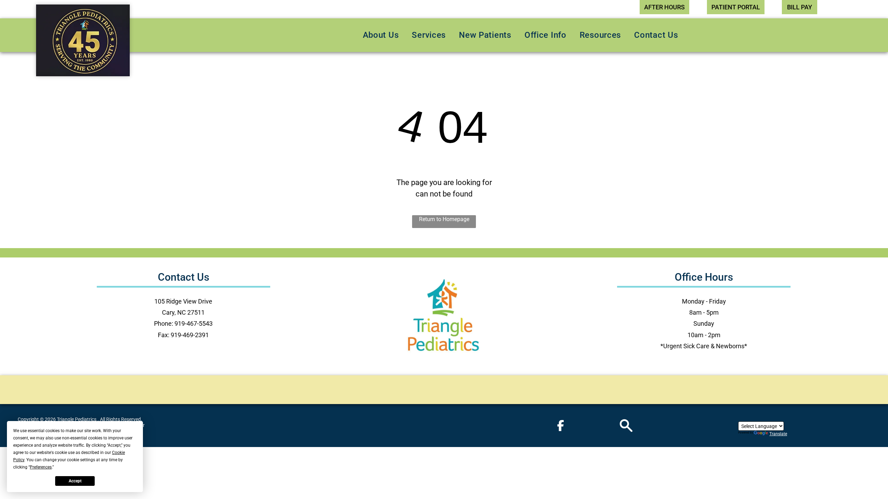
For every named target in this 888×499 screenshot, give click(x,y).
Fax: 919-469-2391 (183, 335)
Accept (75, 481)
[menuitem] (380, 35)
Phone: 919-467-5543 (183, 323)
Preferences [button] (41, 467)
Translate (778, 433)
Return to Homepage (444, 219)
